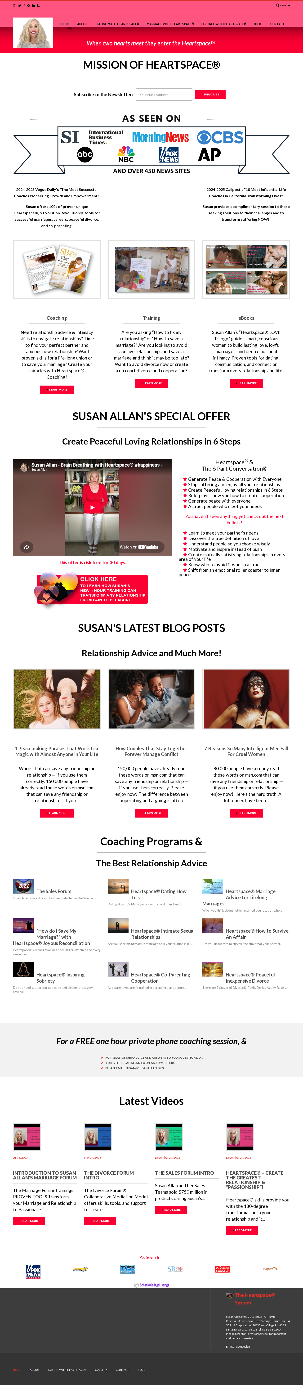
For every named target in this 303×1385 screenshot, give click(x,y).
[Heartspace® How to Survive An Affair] (212, 925)
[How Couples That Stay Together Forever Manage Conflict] (151, 699)
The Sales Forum (53, 891)
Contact (277, 24)
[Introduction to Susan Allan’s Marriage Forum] (27, 1137)
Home (65, 24)
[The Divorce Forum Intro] (98, 1137)
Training (151, 318)
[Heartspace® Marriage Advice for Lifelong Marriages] (212, 886)
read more (30, 1221)
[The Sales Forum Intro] (169, 1137)
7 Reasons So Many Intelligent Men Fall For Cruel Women (246, 751)
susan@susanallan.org (144, 1068)
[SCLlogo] (151, 1284)
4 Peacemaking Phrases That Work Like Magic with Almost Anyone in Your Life (56, 751)
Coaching (57, 318)
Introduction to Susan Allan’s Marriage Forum (45, 1175)
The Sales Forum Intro (184, 1173)
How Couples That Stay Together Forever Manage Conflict (151, 751)
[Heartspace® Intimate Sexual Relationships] (118, 925)
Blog (258, 24)
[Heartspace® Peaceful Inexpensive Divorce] (212, 969)
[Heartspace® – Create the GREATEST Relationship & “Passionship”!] (240, 1137)
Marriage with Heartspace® (170, 24)
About (82, 24)
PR (70, 29)
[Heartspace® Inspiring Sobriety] (23, 969)
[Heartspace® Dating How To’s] (118, 886)
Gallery (101, 1369)
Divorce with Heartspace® (223, 24)
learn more (58, 389)
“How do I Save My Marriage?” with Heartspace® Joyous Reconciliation (51, 937)
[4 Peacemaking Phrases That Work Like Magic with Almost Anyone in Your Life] (57, 699)
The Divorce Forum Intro (109, 1175)
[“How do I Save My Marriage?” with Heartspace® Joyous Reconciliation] (23, 925)
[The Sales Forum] (23, 886)
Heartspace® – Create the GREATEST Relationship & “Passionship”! (254, 1180)
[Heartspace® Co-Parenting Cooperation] (118, 969)
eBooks (246, 318)
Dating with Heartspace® (117, 24)
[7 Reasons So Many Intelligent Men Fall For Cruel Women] (246, 699)
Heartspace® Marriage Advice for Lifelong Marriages (239, 897)
